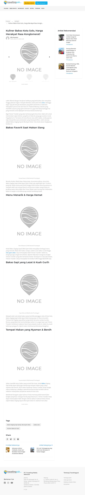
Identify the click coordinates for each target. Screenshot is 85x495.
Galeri (27, 8)
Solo (43, 103)
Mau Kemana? (41, 3)
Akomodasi (21, 8)
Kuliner (6, 8)
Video (42, 8)
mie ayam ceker (11, 253)
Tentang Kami (67, 478)
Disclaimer (67, 484)
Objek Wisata (13, 8)
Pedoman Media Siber (70, 482)
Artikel (32, 8)
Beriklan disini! (29, 3)
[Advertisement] (36, 92)
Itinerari (37, 8)
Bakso (43, 383)
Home (8, 21)
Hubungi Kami (68, 480)
